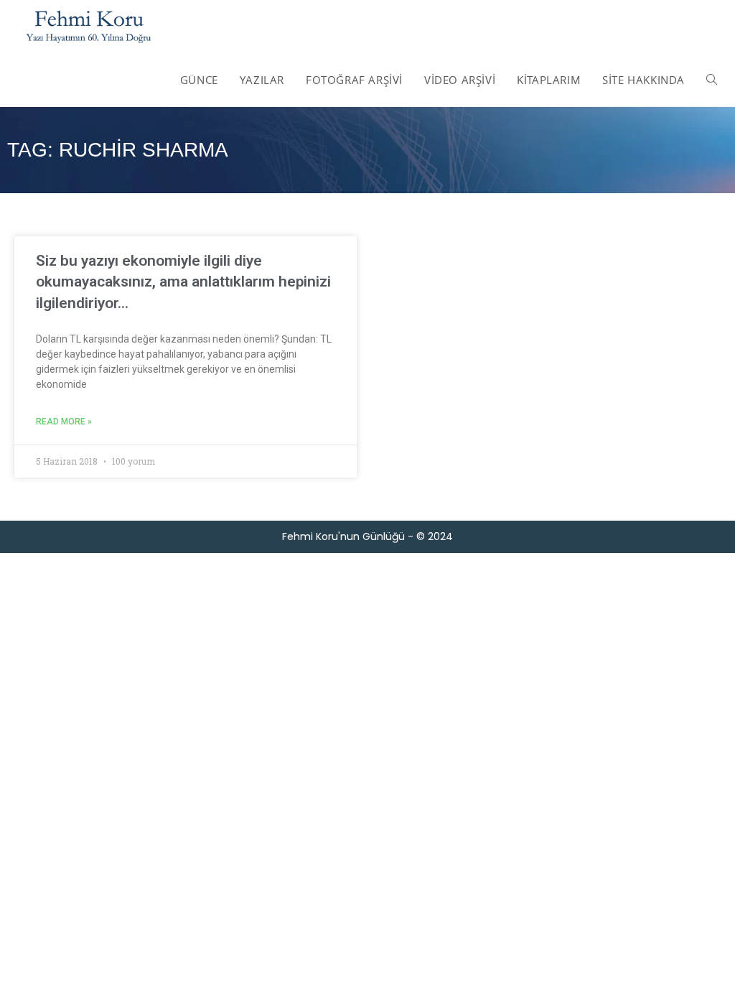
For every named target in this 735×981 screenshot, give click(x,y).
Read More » (64, 422)
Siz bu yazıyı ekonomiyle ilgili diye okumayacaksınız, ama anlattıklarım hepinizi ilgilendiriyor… (183, 282)
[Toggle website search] (712, 79)
